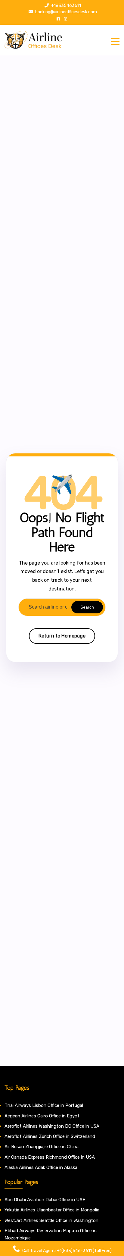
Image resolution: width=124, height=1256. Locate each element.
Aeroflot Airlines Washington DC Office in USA (52, 1126)
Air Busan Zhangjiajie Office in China (42, 1146)
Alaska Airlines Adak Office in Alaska (41, 1167)
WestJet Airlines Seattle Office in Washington (51, 1220)
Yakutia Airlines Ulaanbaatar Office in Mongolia (52, 1210)
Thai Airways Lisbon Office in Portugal (44, 1105)
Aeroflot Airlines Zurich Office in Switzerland (50, 1136)
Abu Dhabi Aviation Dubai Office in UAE (45, 1199)
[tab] (115, 41)
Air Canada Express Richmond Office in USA (50, 1157)
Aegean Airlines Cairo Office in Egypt (42, 1116)
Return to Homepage (62, 636)
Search (87, 607)
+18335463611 (65, 5)
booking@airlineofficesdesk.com (65, 11)
